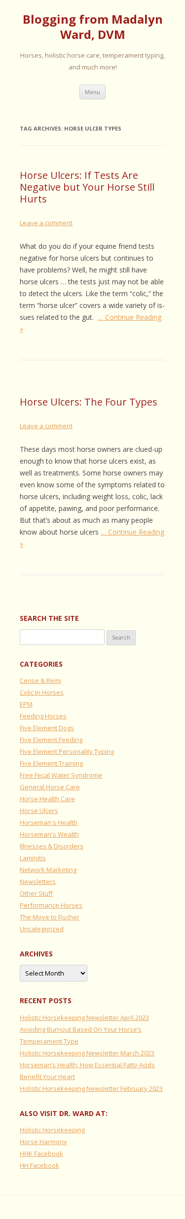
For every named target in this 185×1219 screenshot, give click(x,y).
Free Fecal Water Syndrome (61, 775)
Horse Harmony (43, 1141)
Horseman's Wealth (49, 834)
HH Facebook (39, 1165)
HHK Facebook (41, 1153)
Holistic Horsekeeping (52, 1129)
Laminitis (33, 857)
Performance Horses (51, 905)
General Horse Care (50, 786)
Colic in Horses (42, 692)
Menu (92, 92)
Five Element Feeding (51, 739)
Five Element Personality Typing (67, 751)
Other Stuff (36, 893)
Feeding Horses (43, 715)
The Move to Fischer (49, 917)
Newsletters (38, 881)
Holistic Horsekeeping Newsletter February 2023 (91, 1088)
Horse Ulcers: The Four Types (88, 401)
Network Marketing (48, 869)
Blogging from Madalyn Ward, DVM (93, 27)
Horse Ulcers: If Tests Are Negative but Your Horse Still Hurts (87, 187)
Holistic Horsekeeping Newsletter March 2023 (87, 1053)
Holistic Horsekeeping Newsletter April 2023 (84, 1017)
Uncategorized (42, 928)
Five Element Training (51, 763)
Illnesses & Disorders (51, 846)
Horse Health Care (47, 798)
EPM (26, 704)
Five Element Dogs (47, 727)
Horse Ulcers (39, 810)
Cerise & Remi (40, 680)
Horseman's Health (48, 822)
